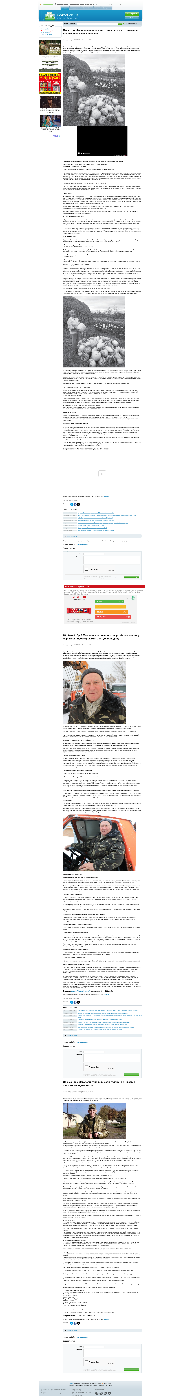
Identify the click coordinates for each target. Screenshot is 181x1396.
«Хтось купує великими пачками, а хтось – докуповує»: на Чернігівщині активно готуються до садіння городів (107, 515)
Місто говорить (45, 33)
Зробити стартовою (48, 4)
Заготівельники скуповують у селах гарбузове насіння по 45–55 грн (96, 530)
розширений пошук (131, 23)
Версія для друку (72, 536)
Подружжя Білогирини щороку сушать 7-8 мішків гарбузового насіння (96, 512)
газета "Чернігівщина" (80, 991)
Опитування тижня (46, 34)
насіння (74, 500)
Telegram (106, 497)
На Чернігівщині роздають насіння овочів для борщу (91, 525)
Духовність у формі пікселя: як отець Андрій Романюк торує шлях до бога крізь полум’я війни (102, 1024)
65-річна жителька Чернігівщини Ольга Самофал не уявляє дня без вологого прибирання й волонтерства (106, 1027)
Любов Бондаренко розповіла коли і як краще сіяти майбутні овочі (95, 517)
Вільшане (69, 500)
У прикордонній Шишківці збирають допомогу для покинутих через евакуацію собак (100, 1019)
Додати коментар (82, 544)
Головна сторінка (74, 4)
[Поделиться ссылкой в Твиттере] (78, 505)
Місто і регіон (45, 29)
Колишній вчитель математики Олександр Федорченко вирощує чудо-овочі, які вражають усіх (103, 523)
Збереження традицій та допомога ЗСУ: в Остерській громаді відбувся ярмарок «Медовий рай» (103, 1013)
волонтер (77, 998)
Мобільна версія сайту (62, 4)
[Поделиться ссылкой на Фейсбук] (75, 505)
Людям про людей (89, 4)
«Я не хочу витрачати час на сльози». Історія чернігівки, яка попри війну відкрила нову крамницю (103, 1022)
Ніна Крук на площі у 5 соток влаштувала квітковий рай (92, 528)
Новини (82, 4)
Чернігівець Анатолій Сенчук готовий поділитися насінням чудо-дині (96, 520)
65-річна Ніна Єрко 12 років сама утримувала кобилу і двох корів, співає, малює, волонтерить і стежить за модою (108, 1010)
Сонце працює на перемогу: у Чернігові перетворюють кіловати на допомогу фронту (100, 1029)
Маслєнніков (70, 998)
